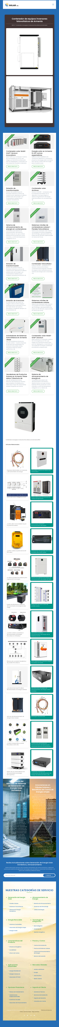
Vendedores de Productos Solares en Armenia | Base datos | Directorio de (16, 376)
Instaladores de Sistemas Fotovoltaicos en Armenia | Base (16, 338)
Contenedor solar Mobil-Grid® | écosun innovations (16, 153)
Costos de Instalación (40, 945)
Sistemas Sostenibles (15, 924)
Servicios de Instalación (40, 995)
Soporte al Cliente (39, 987)
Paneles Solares (13, 903)
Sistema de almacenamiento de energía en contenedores (16, 227)
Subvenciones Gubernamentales (14, 995)
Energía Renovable (15, 920)
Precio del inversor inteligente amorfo (16, 497)
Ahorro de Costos (14, 953)
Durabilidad (12, 950)
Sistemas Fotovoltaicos (16, 906)
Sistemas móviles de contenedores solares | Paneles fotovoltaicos (41, 227)
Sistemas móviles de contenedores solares (40, 301)
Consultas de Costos (40, 1001)
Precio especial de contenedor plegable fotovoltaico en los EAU (41, 661)
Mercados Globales (39, 965)
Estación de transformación (12, 189)
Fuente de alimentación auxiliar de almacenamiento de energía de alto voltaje (16, 606)
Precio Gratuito (12, 166)
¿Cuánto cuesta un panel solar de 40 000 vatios (16, 551)
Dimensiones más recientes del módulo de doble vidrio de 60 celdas (41, 551)
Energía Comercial (14, 974)
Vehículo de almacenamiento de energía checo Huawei (15, 717)
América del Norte (39, 969)
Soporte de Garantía (40, 998)
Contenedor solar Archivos (39, 189)
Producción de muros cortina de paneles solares (39, 605)
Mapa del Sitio (35, 1011)
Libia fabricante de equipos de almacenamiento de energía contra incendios (40, 689)
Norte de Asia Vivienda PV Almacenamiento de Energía (38, 524)
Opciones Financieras (16, 987)
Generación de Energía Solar (16, 898)
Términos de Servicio (46, 1010)
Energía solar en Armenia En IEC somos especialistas (42, 153)
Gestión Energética (39, 932)
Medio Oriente (38, 978)
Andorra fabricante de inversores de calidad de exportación (40, 497)
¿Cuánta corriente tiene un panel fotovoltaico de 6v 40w (15, 744)
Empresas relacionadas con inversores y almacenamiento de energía (17, 470)
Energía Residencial (15, 971)
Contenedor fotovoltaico (41, 264)
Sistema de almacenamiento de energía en (40, 376)
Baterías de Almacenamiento (42, 903)
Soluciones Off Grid (14, 977)
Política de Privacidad (25, 1011)
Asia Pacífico (37, 975)
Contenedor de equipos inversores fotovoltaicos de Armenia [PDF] (23, 440)
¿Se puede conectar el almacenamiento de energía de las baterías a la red (40, 634)
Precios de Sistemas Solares (42, 948)
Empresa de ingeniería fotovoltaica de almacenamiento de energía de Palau (41, 578)
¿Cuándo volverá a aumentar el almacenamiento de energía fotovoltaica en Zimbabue (15, 634)
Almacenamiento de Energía (40, 898)
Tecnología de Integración (37, 920)
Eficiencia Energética (15, 947)
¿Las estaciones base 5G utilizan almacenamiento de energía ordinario (17, 688)
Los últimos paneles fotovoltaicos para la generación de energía (17, 578)
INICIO (13, 25)
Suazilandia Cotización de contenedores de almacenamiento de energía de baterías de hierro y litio (41, 773)
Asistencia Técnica (39, 992)
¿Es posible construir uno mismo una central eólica (40, 470)
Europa (36, 972)
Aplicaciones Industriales (13, 965)
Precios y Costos (38, 941)
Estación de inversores (15, 300)
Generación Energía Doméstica (15, 910)
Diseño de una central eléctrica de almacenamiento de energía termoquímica (16, 773)
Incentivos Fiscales (14, 999)
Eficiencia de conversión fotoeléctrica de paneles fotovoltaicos (16, 661)
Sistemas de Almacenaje (41, 906)
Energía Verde (13, 930)
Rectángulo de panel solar (38, 716)
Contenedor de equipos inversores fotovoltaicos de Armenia (31, 25)
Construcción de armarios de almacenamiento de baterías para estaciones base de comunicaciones (41, 745)
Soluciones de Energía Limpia (17, 927)
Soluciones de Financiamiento (18, 1002)
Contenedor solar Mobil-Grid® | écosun (42, 337)
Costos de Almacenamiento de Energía (42, 952)
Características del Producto (15, 941)
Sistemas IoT (37, 929)
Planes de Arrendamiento (16, 992)
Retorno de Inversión (39, 956)
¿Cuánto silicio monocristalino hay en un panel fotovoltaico (16, 524)
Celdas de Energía (39, 909)
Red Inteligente (38, 926)
